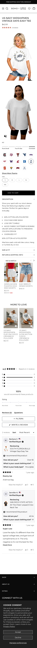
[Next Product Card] (34, 260)
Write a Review (23, 425)
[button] (6, 8)
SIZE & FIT (6, 250)
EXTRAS (5, 591)
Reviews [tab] (7, 413)
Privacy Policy (9, 626)
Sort (14, 432)
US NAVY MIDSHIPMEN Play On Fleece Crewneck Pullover (11, 334)
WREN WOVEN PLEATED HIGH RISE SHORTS (10, 286)
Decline (18, 638)
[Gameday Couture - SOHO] (18, 8)
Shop (4, 577)
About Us (5, 584)
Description (7, 199)
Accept (18, 632)
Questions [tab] (18, 413)
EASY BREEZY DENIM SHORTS (26, 285)
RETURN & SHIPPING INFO (12, 255)
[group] (18, 2)
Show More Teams (9, 173)
